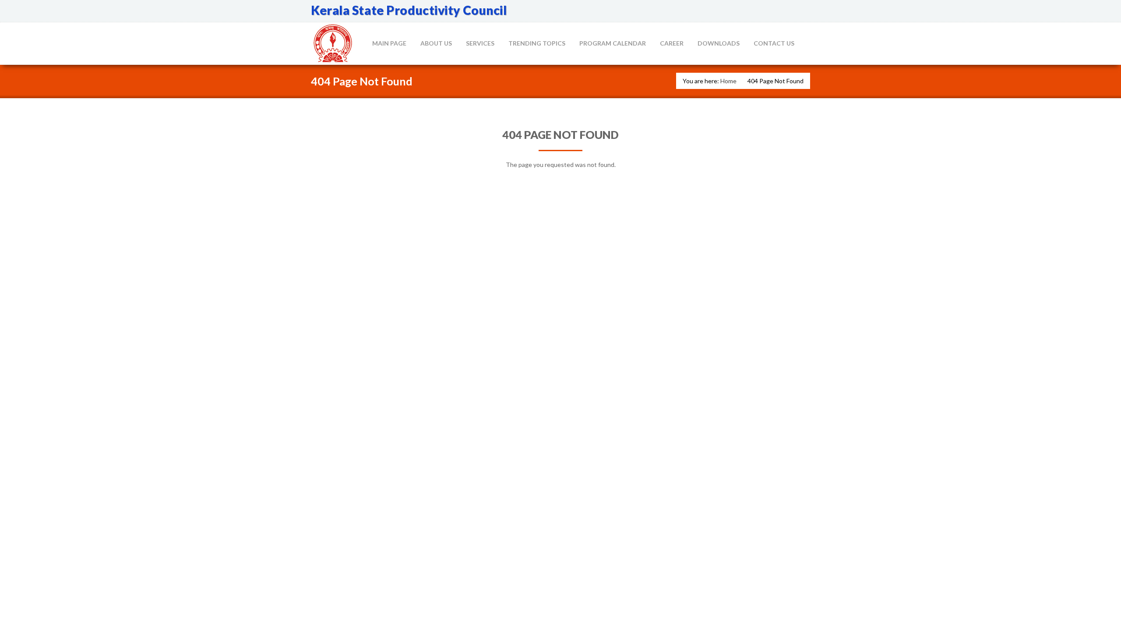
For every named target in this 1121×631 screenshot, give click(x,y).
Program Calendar (612, 43)
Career (672, 43)
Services (480, 43)
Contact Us (774, 43)
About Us (436, 43)
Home (728, 81)
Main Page (389, 43)
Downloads (719, 43)
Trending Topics (536, 43)
